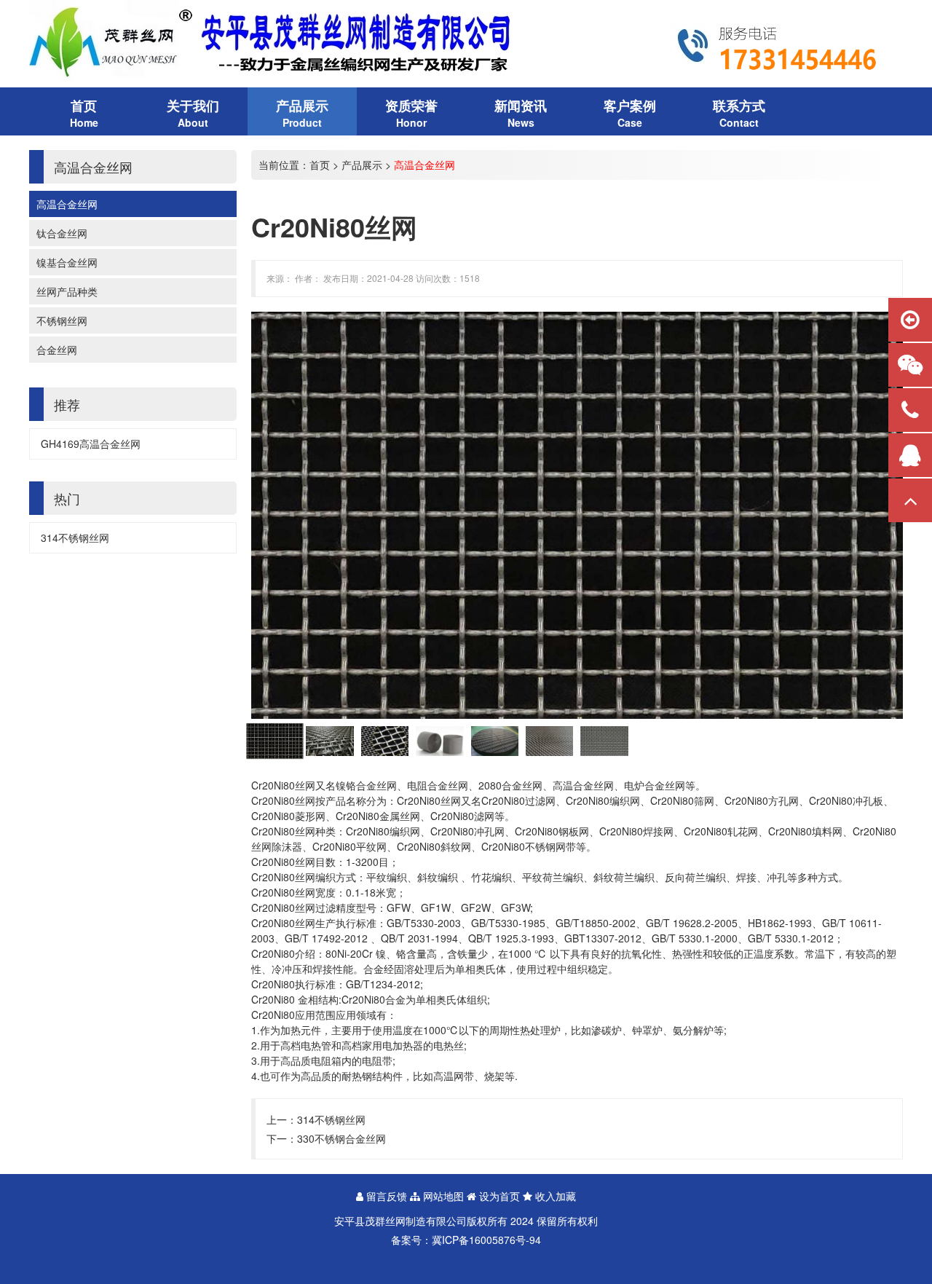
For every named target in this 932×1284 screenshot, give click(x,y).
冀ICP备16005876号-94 (486, 1239)
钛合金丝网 (61, 233)
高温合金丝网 (67, 204)
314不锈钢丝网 (75, 537)
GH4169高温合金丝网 (91, 443)
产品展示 (361, 164)
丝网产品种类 (67, 291)
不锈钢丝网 (61, 320)
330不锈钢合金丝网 (341, 1138)
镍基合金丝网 (67, 262)
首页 (319, 164)
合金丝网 (56, 349)
